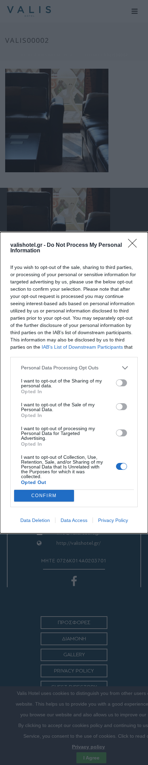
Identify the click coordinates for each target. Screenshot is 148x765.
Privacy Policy (113, 520)
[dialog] (74, 382)
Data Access (74, 520)
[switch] (121, 382)
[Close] (134, 245)
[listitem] (74, 367)
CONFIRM (44, 495)
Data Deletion (35, 520)
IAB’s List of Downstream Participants (82, 347)
